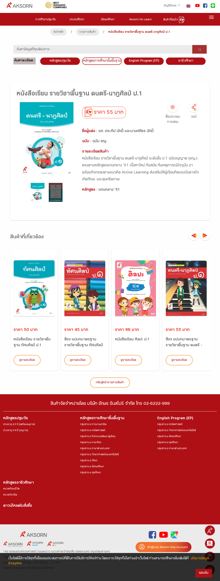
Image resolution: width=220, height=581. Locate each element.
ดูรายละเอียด (27, 360)
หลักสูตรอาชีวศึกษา (18, 483)
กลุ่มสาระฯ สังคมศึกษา (92, 467)
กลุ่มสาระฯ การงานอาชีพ (93, 425)
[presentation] (194, 235)
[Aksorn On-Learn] (210, 543)
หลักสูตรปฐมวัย (15, 418)
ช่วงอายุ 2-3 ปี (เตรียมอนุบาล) (19, 425)
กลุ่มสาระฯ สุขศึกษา (90, 473)
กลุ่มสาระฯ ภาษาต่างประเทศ (95, 449)
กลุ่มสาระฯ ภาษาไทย (90, 443)
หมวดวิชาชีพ (10, 495)
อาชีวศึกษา (185, 61)
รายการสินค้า (87, 32)
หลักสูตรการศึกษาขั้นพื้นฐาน (102, 61)
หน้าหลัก (58, 32)
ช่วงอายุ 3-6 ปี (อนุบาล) (15, 431)
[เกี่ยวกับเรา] (210, 530)
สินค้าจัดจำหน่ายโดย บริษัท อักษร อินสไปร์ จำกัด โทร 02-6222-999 (110, 404)
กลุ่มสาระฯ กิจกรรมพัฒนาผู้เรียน (97, 437)
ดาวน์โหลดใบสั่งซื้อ (17, 506)
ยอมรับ (203, 573)
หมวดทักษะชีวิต (11, 489)
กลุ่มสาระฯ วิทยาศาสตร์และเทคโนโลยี (99, 455)
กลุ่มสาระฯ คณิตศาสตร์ (92, 431)
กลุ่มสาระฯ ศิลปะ (89, 461)
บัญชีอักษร (170, 6)
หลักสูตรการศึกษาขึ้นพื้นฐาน (102, 418)
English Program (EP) (144, 61)
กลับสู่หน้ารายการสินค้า (110, 383)
